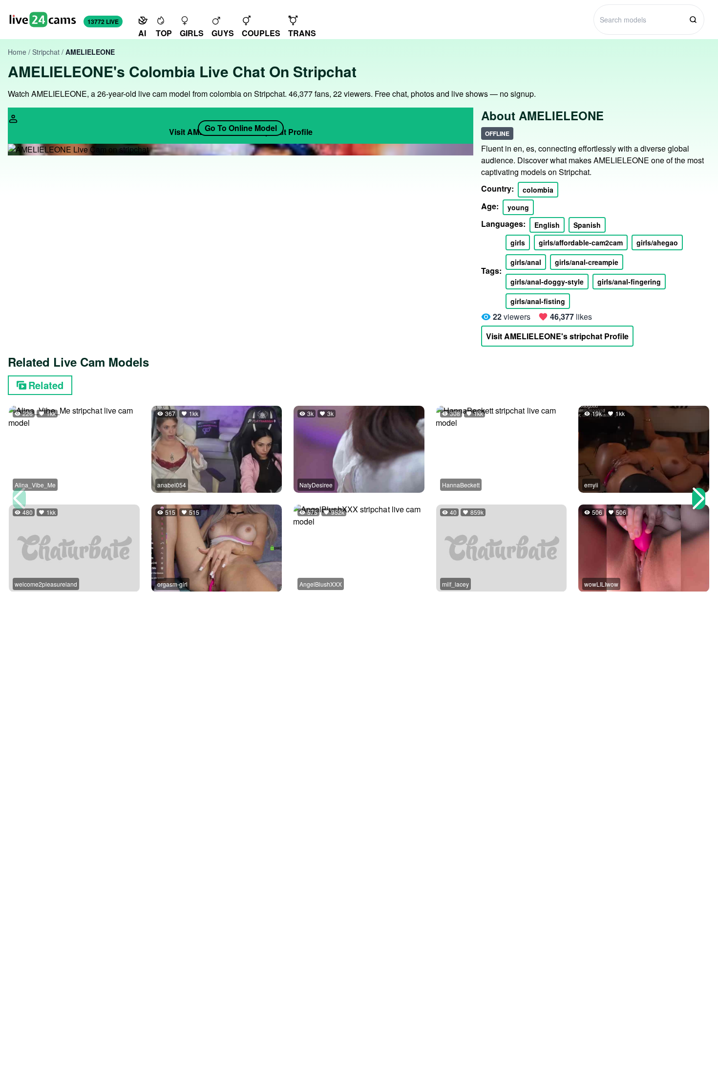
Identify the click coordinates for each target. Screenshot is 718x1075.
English (547, 225)
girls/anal (525, 262)
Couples (261, 33)
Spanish (587, 225)
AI (142, 33)
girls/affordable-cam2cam (581, 242)
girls (517, 242)
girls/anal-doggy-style (547, 281)
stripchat (46, 52)
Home (17, 52)
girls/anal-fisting (537, 301)
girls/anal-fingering (629, 281)
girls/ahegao (657, 242)
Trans (302, 33)
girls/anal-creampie (586, 262)
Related (45, 385)
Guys (222, 33)
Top (164, 33)
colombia (538, 190)
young (518, 207)
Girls (192, 33)
